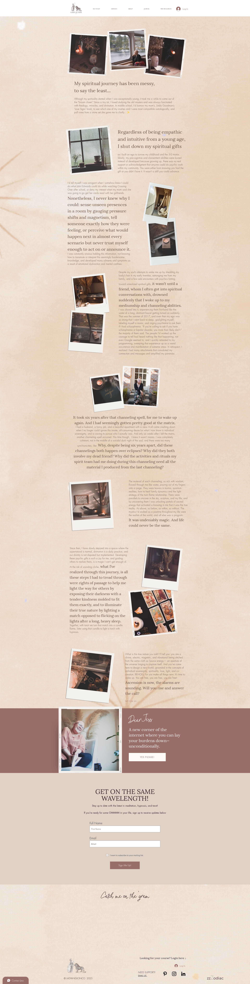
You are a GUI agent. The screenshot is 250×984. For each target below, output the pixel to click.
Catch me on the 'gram (125, 895)
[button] (114, 9)
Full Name (96, 823)
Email (93, 838)
